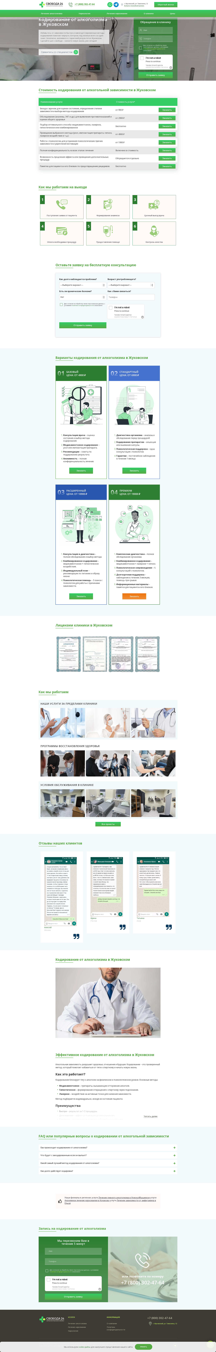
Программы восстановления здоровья (70, 746)
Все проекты (108, 824)
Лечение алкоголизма (51, 13)
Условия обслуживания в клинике (67, 785)
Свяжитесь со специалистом (56, 52)
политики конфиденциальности (154, 49)
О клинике (149, 13)
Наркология (84, 13)
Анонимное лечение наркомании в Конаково (87, 1200)
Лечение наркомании (117, 13)
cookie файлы (84, 1347)
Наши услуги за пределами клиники (68, 703)
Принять (143, 1347)
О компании (112, 1323)
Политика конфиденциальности (116, 1328)
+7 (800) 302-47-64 (84, 4)
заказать (167, 110)
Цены (172, 13)
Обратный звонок (166, 4)
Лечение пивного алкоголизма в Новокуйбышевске (124, 1197)
